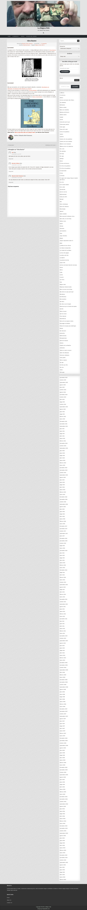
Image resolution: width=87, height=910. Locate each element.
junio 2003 (62, 840)
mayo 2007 (62, 726)
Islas (61, 233)
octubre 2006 (63, 743)
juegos (61, 238)
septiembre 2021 (64, 426)
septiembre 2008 (64, 687)
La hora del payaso (64, 253)
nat (12, 152)
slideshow (62, 348)
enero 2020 (62, 465)
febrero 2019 (63, 492)
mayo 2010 (62, 650)
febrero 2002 (63, 879)
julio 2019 (62, 480)
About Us (9, 900)
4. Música (62, 93)
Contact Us (9, 902)
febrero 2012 (63, 614)
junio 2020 (62, 453)
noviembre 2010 (63, 636)
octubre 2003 (63, 831)
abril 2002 (62, 874)
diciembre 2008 (63, 679)
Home (9, 36)
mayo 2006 (62, 755)
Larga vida (62, 262)
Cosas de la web (64, 129)
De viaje (62, 156)
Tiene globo (62, 357)
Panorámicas (63, 318)
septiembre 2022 (64, 407)
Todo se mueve (63, 360)
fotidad (61, 199)
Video (61, 370)
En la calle (62, 187)
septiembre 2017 (64, 533)
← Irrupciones (10, 145)
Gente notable (63, 214)
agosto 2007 (63, 718)
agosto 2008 (63, 689)
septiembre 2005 (64, 775)
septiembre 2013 (64, 584)
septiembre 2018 (64, 504)
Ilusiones (62, 228)
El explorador (63, 171)
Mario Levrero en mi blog (66, 289)
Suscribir (75, 86)
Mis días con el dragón (65, 304)
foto (61, 201)
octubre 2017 (63, 531)
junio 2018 (62, 511)
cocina (61, 119)
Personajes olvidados (65, 323)
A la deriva (62, 95)
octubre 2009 (63, 667)
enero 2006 (62, 765)
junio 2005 (62, 782)
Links (61, 272)
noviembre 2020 (63, 443)
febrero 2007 (63, 733)
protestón (62, 333)
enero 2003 (62, 852)
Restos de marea (64, 340)
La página (62, 257)
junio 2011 (62, 623)
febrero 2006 (63, 762)
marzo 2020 (62, 460)
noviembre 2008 (64, 682)
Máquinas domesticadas (66, 287)
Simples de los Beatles (65, 345)
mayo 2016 (62, 545)
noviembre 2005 (64, 770)
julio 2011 (62, 621)
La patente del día (64, 260)
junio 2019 (62, 482)
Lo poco (61, 277)
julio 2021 (62, 428)
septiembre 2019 (64, 475)
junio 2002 (62, 870)
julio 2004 (62, 809)
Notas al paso (63, 311)
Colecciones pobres (64, 124)
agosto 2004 (63, 806)
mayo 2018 (62, 514)
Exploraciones (26, 45)
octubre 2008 (63, 684)
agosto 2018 (63, 506)
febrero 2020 (63, 463)
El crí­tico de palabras (65, 166)
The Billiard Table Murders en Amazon (22, 89)
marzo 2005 (62, 789)
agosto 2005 (63, 777)
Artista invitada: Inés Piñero (67, 100)
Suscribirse (64, 71)
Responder (11, 158)
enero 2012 (62, 616)
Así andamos (63, 102)
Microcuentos (63, 299)
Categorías (62, 46)
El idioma (62, 175)
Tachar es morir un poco (65, 350)
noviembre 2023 (63, 394)
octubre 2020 (63, 446)
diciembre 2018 (63, 497)
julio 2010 (62, 645)
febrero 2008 (63, 704)
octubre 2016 (63, 543)
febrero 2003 (63, 850)
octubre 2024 (63, 389)
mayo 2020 (62, 455)
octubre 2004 (63, 801)
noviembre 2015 (63, 550)
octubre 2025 (63, 380)
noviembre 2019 (63, 470)
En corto (62, 182)
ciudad (61, 117)
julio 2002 (62, 867)
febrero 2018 (63, 521)
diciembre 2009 (63, 662)
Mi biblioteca (63, 296)
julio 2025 (62, 387)
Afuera (61, 97)
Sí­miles (61, 343)
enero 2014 (62, 580)
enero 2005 (62, 794)
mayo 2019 (62, 485)
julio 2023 (62, 399)
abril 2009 (62, 672)
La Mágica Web (43, 28)
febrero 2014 (63, 577)
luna (61, 282)
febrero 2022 (63, 416)
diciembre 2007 (63, 709)
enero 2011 (62, 633)
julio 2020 (62, 450)
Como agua (62, 127)
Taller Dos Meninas (64, 353)
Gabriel (61, 211)
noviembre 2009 (64, 665)
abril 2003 (62, 845)
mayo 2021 (62, 433)
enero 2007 (62, 736)
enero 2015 (62, 567)
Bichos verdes (63, 107)
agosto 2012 (63, 606)
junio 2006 (62, 753)
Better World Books (37, 97)
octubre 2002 (63, 860)
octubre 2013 (63, 582)
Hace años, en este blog (65, 218)
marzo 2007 (62, 731)
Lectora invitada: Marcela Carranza (68, 265)
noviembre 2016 (63, 541)
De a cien (62, 149)
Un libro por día (64, 365)
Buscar (61, 78)
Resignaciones (63, 338)
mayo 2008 (62, 697)
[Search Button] (43, 33)
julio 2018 (62, 509)
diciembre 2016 (63, 538)
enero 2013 (62, 597)
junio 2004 (62, 811)
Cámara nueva (63, 114)
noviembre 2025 (63, 377)
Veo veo (62, 367)
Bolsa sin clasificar (64, 110)
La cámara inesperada (65, 248)
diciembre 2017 (63, 526)
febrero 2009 (63, 675)
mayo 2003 (62, 843)
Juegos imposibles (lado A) (66, 240)
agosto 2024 (63, 392)
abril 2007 (62, 728)
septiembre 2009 (64, 670)
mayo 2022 (62, 414)
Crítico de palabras (64, 132)
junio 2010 (62, 648)
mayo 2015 (62, 558)
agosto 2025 (63, 385)
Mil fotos (62, 301)
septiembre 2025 (64, 382)
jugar (61, 243)
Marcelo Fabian (15, 163)
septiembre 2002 (64, 862)
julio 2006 (62, 750)
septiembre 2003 (64, 833)
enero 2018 (62, 524)
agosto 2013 (63, 587)
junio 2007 (62, 723)
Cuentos (62, 136)
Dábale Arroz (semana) (65, 144)
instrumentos (63, 231)
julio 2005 (62, 779)
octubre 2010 (63, 638)
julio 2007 (62, 721)
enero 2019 (62, 494)
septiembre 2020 (64, 448)
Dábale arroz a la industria (66, 146)
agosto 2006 (63, 748)
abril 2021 (62, 436)
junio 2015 (62, 555)
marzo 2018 (62, 519)
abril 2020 (62, 458)
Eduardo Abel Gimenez (31, 36)
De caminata (63, 151)
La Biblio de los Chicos (65, 245)
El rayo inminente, (33, 90)
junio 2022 (62, 411)
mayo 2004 (62, 814)
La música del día (64, 255)
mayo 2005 (62, 784)
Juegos (22, 36)
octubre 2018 (63, 502)
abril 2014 (62, 575)
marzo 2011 (62, 628)
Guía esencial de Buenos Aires (67, 216)
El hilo (61, 173)
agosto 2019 (63, 477)
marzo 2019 (62, 489)
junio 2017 (62, 536)
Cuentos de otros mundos (66, 141)
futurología (62, 209)
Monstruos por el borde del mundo (68, 306)
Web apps (62, 372)
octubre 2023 (63, 397)
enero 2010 (62, 660)
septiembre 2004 (64, 804)
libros (61, 270)
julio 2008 (62, 692)
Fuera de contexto (64, 206)
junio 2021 (62, 431)
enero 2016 (62, 548)
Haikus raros (63, 221)
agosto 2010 (63, 643)
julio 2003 (62, 838)
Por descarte (63, 331)
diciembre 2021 (63, 421)
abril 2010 (62, 653)
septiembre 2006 (64, 745)
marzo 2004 (62, 818)
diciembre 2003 (63, 826)
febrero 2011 (63, 631)
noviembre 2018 (63, 499)
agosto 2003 (63, 835)
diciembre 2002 (63, 855)
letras (61, 267)
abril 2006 (62, 757)
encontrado (62, 189)
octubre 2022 (63, 404)
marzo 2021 (62, 438)
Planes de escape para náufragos (68, 326)
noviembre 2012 (63, 599)
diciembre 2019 (63, 467)
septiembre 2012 (64, 604)
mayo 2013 (62, 589)
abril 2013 (62, 592)
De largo (62, 153)
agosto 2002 (63, 865)
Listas (61, 275)
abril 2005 (62, 787)
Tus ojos (61, 362)
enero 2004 (62, 823)
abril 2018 (62, 516)
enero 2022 (62, 419)
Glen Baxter (31, 41)
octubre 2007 (63, 714)
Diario (61, 161)
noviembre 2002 (63, 857)
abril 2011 (62, 626)
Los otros (62, 279)
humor (61, 223)
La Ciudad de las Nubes (65, 250)
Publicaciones (63, 335)
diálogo (61, 158)
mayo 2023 (62, 402)
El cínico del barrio (64, 163)
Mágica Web (38, 45)
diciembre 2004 (63, 796)
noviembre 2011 (63, 619)
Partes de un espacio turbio (66, 321)
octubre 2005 (63, 772)
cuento (61, 134)
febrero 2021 (63, 441)
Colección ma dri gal (65, 122)
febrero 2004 (63, 821)
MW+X (43, 45)
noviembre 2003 (64, 828)
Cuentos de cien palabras (66, 139)
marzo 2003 (62, 848)
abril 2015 (62, 560)
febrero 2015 (63, 565)
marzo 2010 (62, 655)
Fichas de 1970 (63, 197)
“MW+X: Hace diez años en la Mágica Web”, (25, 132)
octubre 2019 (63, 472)
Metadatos (62, 294)
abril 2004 (62, 816)
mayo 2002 (62, 872)
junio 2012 (62, 609)
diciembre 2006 (63, 738)
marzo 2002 (62, 877)
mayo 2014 (62, 572)
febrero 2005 (63, 792)
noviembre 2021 (63, 424)
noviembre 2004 (64, 799)
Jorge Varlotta (63, 236)
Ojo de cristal (63, 314)
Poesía (61, 328)
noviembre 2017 (63, 528)
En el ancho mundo (64, 184)
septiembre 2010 (64, 640)
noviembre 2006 (64, 740)
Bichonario (62, 105)
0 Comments (44, 43)
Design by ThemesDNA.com (44, 908)
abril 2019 (62, 487)
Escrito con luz (63, 192)
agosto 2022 (63, 409)
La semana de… (15, 36)
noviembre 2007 (64, 711)
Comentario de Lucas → (51, 145)
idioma (61, 226)
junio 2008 (62, 694)
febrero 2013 (63, 594)
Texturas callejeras (64, 355)
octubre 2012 (63, 601)
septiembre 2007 (64, 716)
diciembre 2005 (63, 767)
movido (61, 309)
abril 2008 (62, 699)
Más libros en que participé (66, 292)
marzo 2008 (62, 701)
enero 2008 (62, 706)
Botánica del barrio (64, 112)
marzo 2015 (62, 562)
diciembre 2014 (63, 570)
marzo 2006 (62, 760)
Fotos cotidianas (64, 204)
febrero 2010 (63, 658)
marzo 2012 (62, 611)
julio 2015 (62, 553)
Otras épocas (63, 316)
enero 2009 (62, 677)
